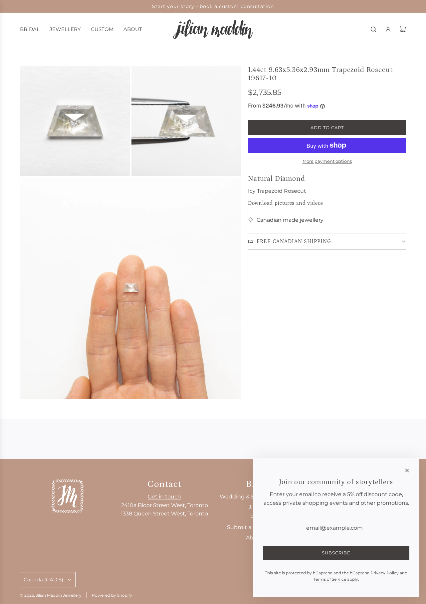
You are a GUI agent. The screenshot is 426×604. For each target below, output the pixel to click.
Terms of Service (330, 579)
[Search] (373, 29)
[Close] (407, 470)
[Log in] (388, 29)
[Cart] (402, 29)
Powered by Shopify (112, 595)
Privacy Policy (384, 572)
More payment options (327, 161)
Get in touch (164, 496)
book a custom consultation (237, 6)
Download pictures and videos (285, 203)
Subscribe (336, 552)
